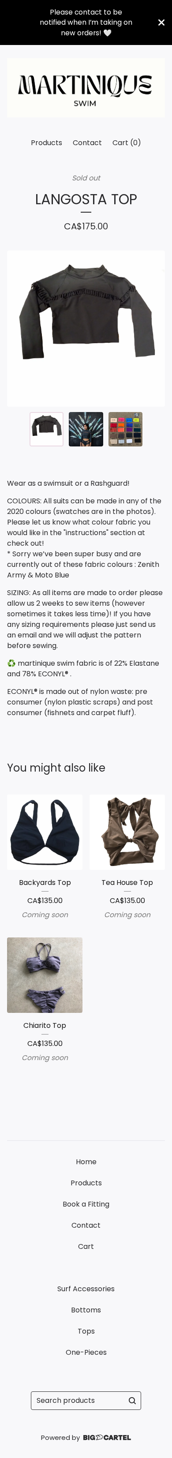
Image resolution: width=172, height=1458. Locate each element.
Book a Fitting (86, 1204)
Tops (86, 1331)
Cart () (126, 143)
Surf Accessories (86, 1289)
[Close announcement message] (161, 22)
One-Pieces (86, 1352)
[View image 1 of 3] (47, 429)
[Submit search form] (132, 1400)
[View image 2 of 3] (86, 429)
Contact (87, 143)
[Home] (86, 87)
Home (86, 1162)
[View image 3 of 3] (125, 429)
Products (46, 143)
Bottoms (86, 1310)
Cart (86, 1246)
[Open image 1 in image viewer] (86, 329)
